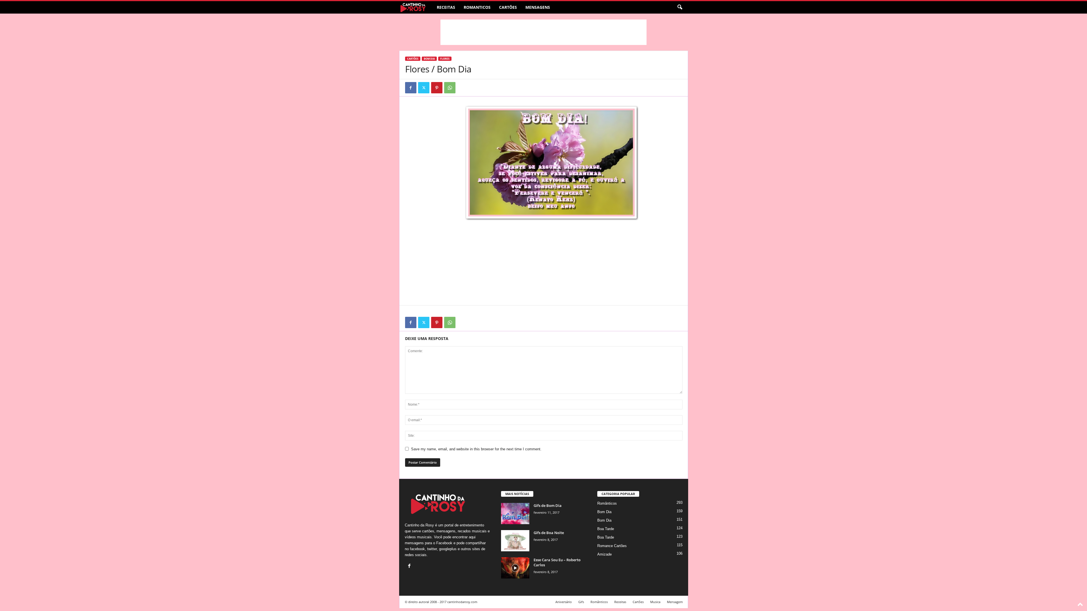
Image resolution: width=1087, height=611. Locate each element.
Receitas (446, 7)
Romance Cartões (612, 546)
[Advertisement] (543, 32)
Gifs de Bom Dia (548, 505)
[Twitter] (423, 87)
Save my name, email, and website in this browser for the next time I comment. (476, 449)
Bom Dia (429, 59)
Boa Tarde (605, 529)
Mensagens (537, 7)
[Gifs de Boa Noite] (515, 540)
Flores (445, 59)
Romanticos (477, 7)
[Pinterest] (436, 87)
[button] (679, 7)
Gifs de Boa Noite (549, 532)
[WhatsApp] (449, 87)
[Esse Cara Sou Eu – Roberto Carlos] (515, 567)
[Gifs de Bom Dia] (515, 513)
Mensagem (675, 602)
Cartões (508, 7)
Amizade (604, 554)
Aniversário (563, 602)
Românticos (607, 503)
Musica (655, 602)
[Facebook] (410, 87)
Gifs (581, 602)
